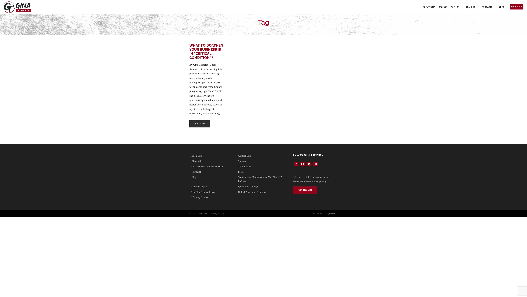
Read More (200, 124)
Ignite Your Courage (248, 186)
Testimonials (244, 166)
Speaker (443, 7)
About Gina (429, 7)
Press (240, 171)
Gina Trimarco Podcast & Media (207, 166)
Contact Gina (244, 155)
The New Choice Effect (203, 192)
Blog (501, 7)
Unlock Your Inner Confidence (253, 192)
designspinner (330, 214)
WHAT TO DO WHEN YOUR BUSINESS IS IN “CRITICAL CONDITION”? (206, 51)
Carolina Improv (199, 186)
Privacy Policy (217, 214)
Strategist (196, 171)
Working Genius (199, 197)
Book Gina (516, 7)
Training (470, 7)
